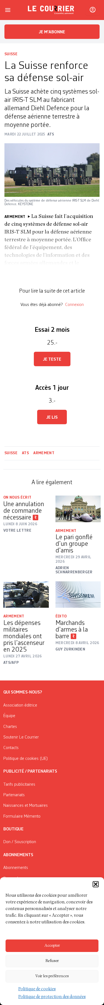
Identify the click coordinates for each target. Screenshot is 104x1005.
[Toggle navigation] (7, 10)
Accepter (52, 946)
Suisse (10, 54)
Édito (61, 616)
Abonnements (15, 868)
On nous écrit (17, 497)
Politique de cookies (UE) (25, 759)
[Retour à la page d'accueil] (51, 10)
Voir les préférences (52, 976)
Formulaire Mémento (21, 816)
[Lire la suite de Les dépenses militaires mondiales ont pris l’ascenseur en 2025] (26, 594)
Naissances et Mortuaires (25, 805)
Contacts (11, 748)
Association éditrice (20, 705)
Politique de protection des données (52, 997)
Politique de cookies (37, 989)
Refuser (52, 961)
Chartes (10, 727)
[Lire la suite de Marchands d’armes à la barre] (78, 594)
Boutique (13, 829)
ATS (25, 453)
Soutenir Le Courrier (21, 737)
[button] (95, 884)
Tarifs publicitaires (19, 784)
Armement (43, 453)
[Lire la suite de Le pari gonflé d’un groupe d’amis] (78, 509)
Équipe (9, 716)
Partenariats (14, 795)
